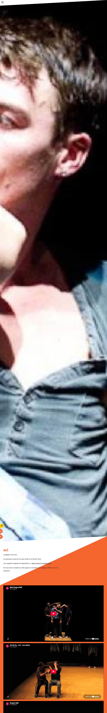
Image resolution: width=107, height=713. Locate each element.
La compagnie (47, 3)
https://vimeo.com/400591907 (41, 563)
